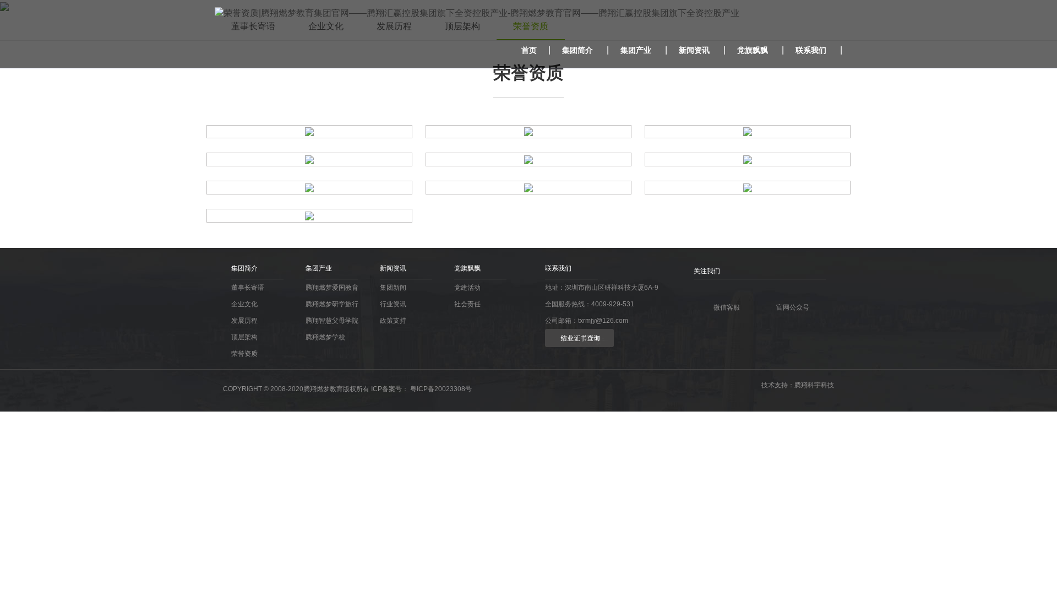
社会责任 (467, 304)
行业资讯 (393, 304)
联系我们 (811, 50)
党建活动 (467, 287)
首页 (529, 50)
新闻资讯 (694, 50)
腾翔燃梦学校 (325, 337)
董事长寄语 (247, 287)
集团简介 (577, 50)
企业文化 (244, 304)
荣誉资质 (244, 354)
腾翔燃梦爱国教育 (332, 287)
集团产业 (635, 50)
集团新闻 (393, 287)
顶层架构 (244, 337)
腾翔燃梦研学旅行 (332, 304)
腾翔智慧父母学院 (332, 320)
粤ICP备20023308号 (441, 389)
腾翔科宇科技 (814, 385)
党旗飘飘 (752, 50)
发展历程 (244, 320)
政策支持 (393, 320)
